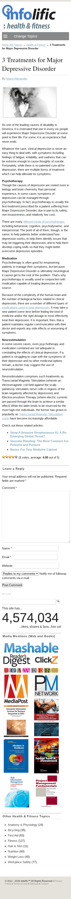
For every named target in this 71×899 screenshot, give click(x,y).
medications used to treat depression (25, 307)
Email (6, 557)
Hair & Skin (15, 846)
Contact (44, 883)
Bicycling (14, 830)
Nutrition (13, 851)
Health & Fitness (36, 44)
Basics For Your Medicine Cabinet (33, 449)
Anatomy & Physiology (22, 824)
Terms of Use (20, 883)
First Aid (13, 835)
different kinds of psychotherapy (43, 221)
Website (7, 565)
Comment (9, 487)
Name (7, 548)
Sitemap (33, 883)
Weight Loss (16, 856)
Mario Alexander (16, 78)
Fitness (12, 840)
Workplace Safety (19, 862)
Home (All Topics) (12, 44)
